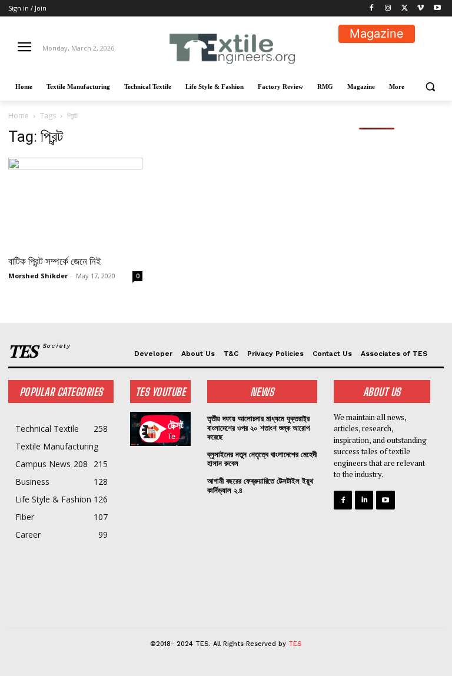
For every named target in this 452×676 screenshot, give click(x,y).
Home (18, 116)
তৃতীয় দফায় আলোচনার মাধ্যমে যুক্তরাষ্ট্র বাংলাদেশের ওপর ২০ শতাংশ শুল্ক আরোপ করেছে (258, 427)
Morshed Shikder (38, 275)
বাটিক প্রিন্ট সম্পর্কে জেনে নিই (54, 261)
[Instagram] (388, 8)
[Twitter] (404, 8)
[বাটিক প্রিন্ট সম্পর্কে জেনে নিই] (75, 202)
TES (295, 644)
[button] (430, 87)
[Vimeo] (420, 8)
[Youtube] (437, 8)
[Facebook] (371, 8)
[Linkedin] (364, 500)
